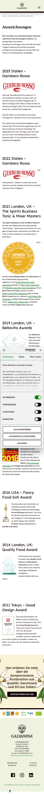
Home (4, 16)
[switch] (38, 404)
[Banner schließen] (40, 350)
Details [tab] (22, 357)
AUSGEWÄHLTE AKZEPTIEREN (22, 436)
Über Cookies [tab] (35, 357)
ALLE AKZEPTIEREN (22, 429)
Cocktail (33, 763)
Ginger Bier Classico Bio (18, 302)
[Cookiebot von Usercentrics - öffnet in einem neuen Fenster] (26, 350)
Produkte (12, 765)
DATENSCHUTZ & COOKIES (13, 785)
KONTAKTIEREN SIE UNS (22, 694)
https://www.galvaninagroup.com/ (22, 755)
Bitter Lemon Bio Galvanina (14, 293)
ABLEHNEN (22, 443)
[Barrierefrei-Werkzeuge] (10, 791)
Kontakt (33, 765)
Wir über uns (13, 16)
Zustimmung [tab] (8, 357)
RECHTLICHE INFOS (33, 785)
